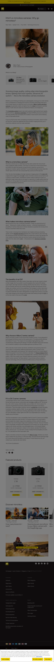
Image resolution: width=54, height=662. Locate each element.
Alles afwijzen (48, 659)
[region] (27, 655)
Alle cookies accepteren (37, 659)
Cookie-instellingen (5, 659)
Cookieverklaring (39, 656)
